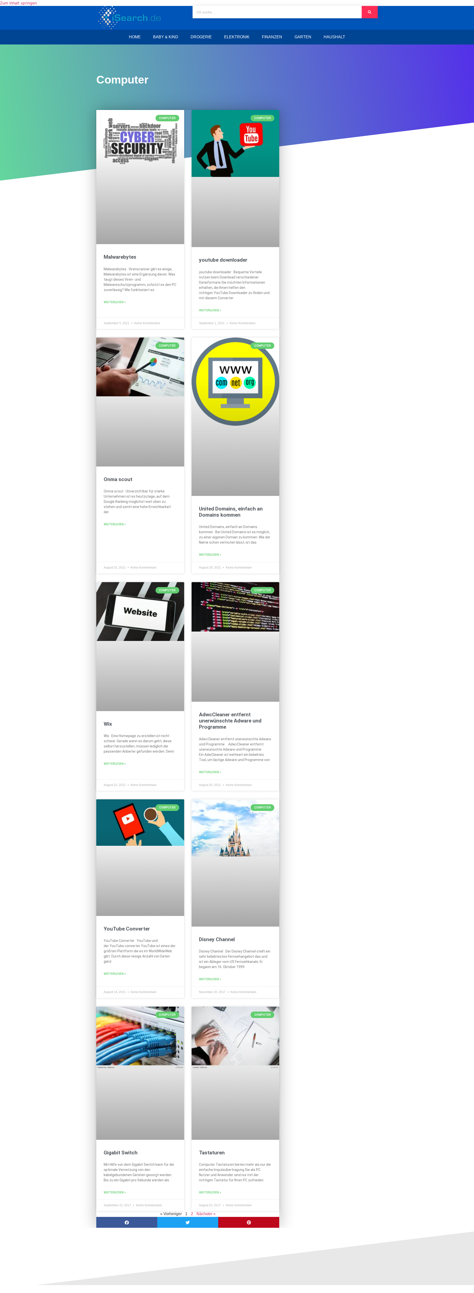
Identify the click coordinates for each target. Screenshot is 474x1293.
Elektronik (237, 37)
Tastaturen (212, 1153)
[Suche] (370, 12)
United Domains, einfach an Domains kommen (231, 512)
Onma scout (118, 479)
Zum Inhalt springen (18, 2)
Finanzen (272, 37)
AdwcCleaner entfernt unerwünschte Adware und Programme (230, 721)
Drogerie (201, 37)
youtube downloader (223, 260)
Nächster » (206, 1214)
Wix (108, 724)
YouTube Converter (127, 929)
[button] (126, 1222)
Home (135, 37)
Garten (303, 37)
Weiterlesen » (115, 302)
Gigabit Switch (121, 1153)
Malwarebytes (120, 257)
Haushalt (334, 37)
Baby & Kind (165, 37)
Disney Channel (217, 939)
